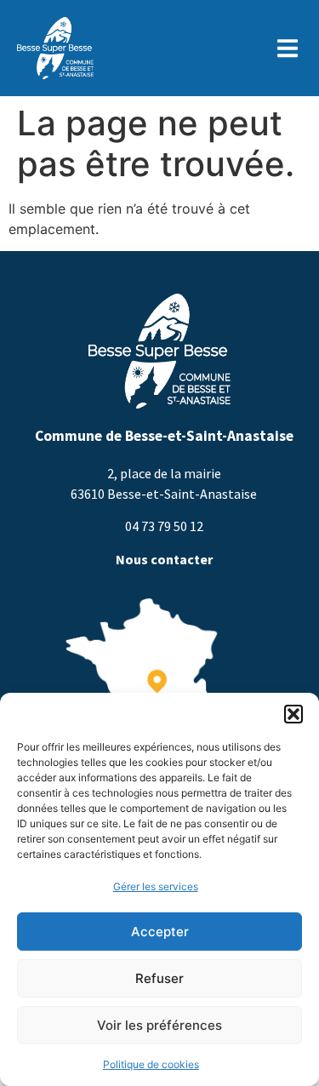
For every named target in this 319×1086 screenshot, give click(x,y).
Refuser (159, 978)
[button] (293, 714)
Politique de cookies (151, 1064)
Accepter (160, 931)
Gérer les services (155, 886)
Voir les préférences (159, 1025)
